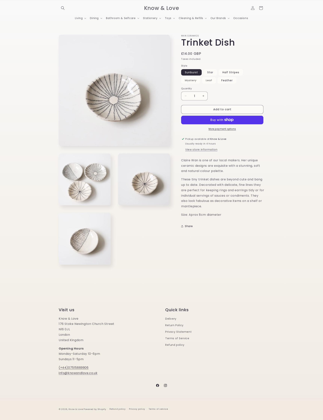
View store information (201, 149)
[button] (63, 8)
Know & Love (76, 409)
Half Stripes (230, 72)
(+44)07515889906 (74, 367)
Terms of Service (177, 338)
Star (210, 72)
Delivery (170, 319)
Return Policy (174, 325)
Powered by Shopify (95, 409)
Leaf (211, 81)
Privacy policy (137, 408)
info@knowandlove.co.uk (78, 373)
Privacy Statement (178, 332)
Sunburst (191, 72)
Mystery (192, 81)
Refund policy (174, 345)
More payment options (222, 128)
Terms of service (158, 408)
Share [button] (189, 226)
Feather (227, 80)
